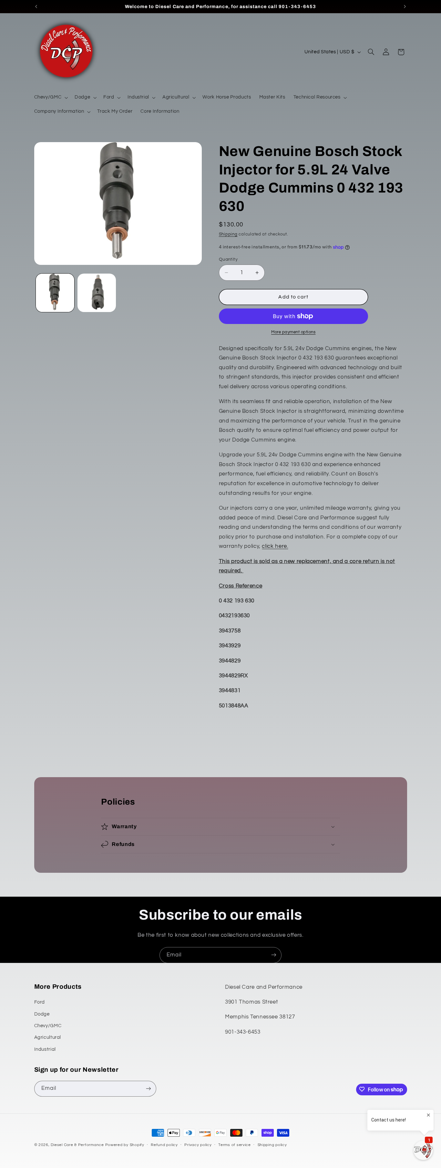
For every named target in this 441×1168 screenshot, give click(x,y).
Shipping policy (272, 1145)
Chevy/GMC (48, 1025)
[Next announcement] (405, 6)
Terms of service (234, 1145)
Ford (39, 1002)
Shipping (228, 234)
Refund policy (164, 1145)
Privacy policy (197, 1145)
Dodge (42, 1014)
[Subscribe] (273, 955)
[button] (50, 97)
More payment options (293, 332)
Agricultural (47, 1037)
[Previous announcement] (36, 6)
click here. (275, 546)
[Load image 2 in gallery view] (96, 293)
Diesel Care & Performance (77, 1145)
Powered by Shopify (124, 1145)
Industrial (45, 1049)
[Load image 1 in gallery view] (55, 293)
